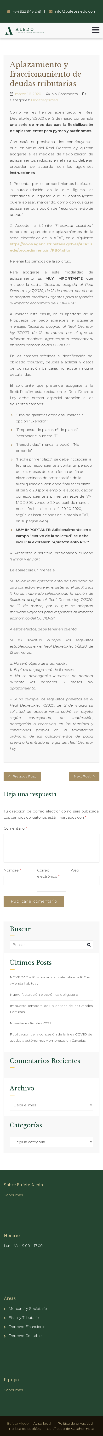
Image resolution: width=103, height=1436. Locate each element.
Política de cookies (24, 1428)
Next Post (82, 776)
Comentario (15, 828)
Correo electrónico (48, 873)
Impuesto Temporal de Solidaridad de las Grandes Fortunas (51, 1009)
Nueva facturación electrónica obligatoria (44, 994)
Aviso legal (42, 1423)
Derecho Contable (25, 1335)
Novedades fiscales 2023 (30, 1023)
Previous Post (24, 776)
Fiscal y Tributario (24, 1317)
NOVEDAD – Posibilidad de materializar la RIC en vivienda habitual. (51, 980)
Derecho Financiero (26, 1326)
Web (75, 870)
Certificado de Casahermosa (70, 1428)
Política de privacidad (75, 1423)
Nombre (12, 870)
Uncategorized (44, 100)
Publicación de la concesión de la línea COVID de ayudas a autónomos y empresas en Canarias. (51, 1037)
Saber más (13, 1195)
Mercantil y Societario (28, 1308)
